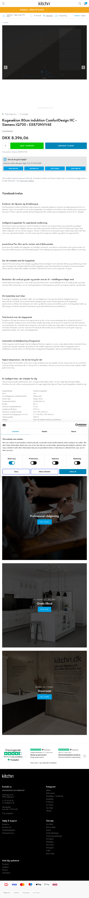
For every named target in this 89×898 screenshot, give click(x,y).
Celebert (16, 893)
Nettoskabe (26, 893)
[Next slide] (83, 67)
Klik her (44, 609)
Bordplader (50, 799)
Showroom (44, 691)
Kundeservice (6, 827)
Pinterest (5, 870)
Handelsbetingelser (8, 830)
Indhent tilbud (66, 146)
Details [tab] (44, 431)
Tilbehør (49, 811)
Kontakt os (34, 168)
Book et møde (50, 827)
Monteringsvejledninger (54, 836)
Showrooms (50, 845)
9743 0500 (37, 163)
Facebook (5, 864)
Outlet (48, 850)
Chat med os (75, 168)
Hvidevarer (50, 802)
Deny (16, 471)
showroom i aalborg (27, 181)
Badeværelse (50, 793)
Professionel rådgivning (44, 516)
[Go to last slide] (5, 67)
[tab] (36, 107)
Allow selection (44, 471)
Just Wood (49, 805)
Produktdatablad (7, 131)
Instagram (5, 867)
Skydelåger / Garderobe (54, 796)
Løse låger (49, 808)
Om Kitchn (49, 824)
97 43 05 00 (37, 16)
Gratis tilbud (44, 603)
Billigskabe (6, 893)
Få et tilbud (55, 168)
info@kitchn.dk (9, 803)
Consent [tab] (15, 431)
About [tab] (73, 431)
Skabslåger (50, 842)
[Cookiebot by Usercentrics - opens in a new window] (77, 425)
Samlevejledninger (52, 833)
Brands (48, 830)
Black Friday (50, 853)
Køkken (48, 790)
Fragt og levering (8, 833)
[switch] (33, 463)
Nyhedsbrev (6, 873)
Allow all (73, 471)
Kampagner (50, 848)
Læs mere (44, 522)
